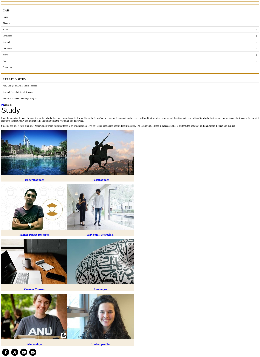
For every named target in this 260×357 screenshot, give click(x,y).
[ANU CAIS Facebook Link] (5, 352)
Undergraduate (34, 179)
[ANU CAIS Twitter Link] (14, 352)
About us (6, 23)
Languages (7, 35)
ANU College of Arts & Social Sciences (20, 86)
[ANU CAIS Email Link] (32, 352)
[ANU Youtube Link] (23, 352)
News (5, 61)
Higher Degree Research (34, 234)
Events (5, 54)
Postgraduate (100, 179)
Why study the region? (101, 234)
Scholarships (34, 344)
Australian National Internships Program (20, 98)
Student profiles (100, 344)
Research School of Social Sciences (18, 92)
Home (5, 17)
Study (5, 29)
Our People (7, 48)
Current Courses (34, 289)
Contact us (7, 67)
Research (6, 42)
